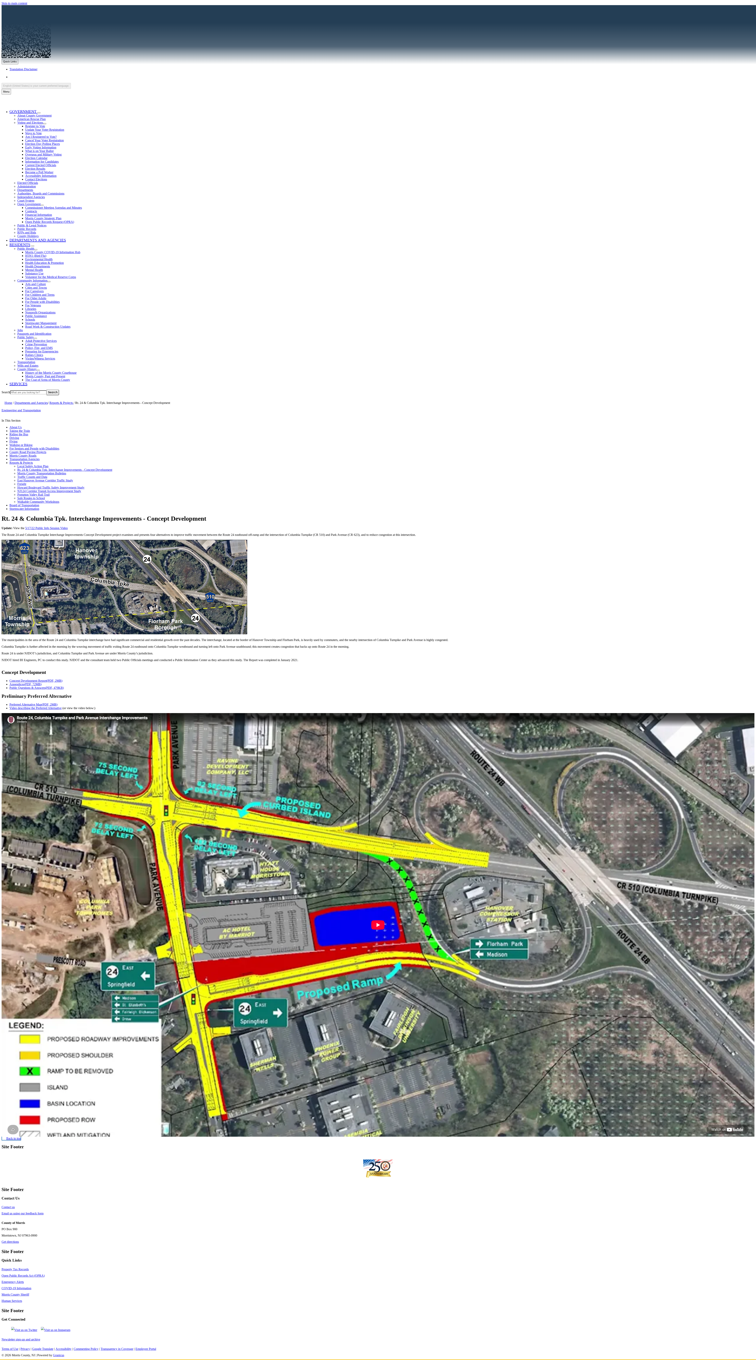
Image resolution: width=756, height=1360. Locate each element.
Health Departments (37, 266)
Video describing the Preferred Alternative (35, 708)
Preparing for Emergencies (41, 351)
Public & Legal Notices (31, 225)
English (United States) (48, 77)
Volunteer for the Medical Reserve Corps (50, 277)
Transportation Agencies (24, 459)
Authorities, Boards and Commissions (40, 193)
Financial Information (38, 214)
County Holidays (28, 236)
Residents (19, 244)
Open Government (29, 204)
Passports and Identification (34, 333)
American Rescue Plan (31, 119)
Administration (26, 186)
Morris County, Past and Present (45, 376)
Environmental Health (39, 259)
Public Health (25, 248)
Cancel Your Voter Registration (44, 140)
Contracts (31, 211)
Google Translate (42, 1349)
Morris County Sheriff (15, 1294)
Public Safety (25, 337)
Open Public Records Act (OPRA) (23, 1275)
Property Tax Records (15, 1269)
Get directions (10, 1241)
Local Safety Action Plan (32, 466)
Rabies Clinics (34, 355)
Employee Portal (145, 1349)
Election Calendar (36, 158)
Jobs (20, 330)
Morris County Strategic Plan (43, 218)
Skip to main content (14, 3)
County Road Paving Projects (27, 452)
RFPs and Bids (26, 232)
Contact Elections (36, 179)
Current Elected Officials (40, 165)
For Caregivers (34, 291)
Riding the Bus (18, 434)
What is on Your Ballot (39, 151)
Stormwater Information (24, 508)
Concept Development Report (35, 680)
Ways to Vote (33, 133)
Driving (14, 438)
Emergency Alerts (13, 1282)
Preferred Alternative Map (33, 704)
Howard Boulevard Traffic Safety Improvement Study (50, 487)
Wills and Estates (27, 365)
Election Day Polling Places (42, 144)
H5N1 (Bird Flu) (35, 255)
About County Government (34, 115)
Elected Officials (27, 183)
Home (8, 402)
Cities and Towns (36, 287)
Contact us (8, 1207)
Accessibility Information (41, 175)
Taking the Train (19, 430)
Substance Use (34, 273)
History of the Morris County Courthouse (51, 372)
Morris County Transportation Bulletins (41, 473)
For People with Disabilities (42, 301)
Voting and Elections (30, 122)
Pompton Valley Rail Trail (33, 494)
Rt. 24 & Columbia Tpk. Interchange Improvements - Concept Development (64, 469)
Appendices (25, 684)
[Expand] (39, 112)
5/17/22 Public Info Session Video (46, 528)
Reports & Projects (61, 402)
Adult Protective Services (41, 340)
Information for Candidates (42, 161)
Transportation (26, 362)
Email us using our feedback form (23, 1213)
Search (6, 392)
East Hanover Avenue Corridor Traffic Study (45, 480)
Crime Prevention (36, 344)
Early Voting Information (40, 147)
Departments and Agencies (37, 240)
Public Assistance (36, 316)
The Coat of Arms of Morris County (47, 379)
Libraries (30, 309)
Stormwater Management (41, 323)
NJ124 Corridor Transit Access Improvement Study (49, 491)
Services (18, 384)
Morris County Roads (22, 455)
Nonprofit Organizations (40, 312)
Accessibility (63, 1349)
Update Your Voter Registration (44, 129)
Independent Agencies (31, 197)
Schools (30, 319)
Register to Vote (35, 126)
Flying (13, 441)
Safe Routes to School (31, 498)
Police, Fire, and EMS (39, 348)
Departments (25, 190)
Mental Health (34, 270)
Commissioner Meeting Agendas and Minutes (53, 207)
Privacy (25, 1349)
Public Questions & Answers (36, 687)
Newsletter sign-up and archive (21, 1339)
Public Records (26, 229)
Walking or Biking (20, 445)
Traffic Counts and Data (32, 477)
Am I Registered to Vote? (41, 136)
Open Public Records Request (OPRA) (49, 222)
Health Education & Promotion (44, 262)
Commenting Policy (86, 1349)
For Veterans (33, 305)
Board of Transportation (24, 505)
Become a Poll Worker (39, 172)
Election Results (35, 168)
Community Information (32, 280)
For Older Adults (35, 298)
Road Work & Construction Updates (47, 326)
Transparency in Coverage (117, 1349)
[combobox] (36, 86)
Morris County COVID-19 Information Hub (52, 252)
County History (27, 369)
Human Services (12, 1300)
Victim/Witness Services (40, 358)
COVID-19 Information (16, 1288)
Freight (21, 484)
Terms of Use (10, 1349)
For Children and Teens (40, 294)
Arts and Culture (35, 284)
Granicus (58, 1355)
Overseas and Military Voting (43, 154)
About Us (15, 427)
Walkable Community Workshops (38, 501)
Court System (25, 200)
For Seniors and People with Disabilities (34, 448)
